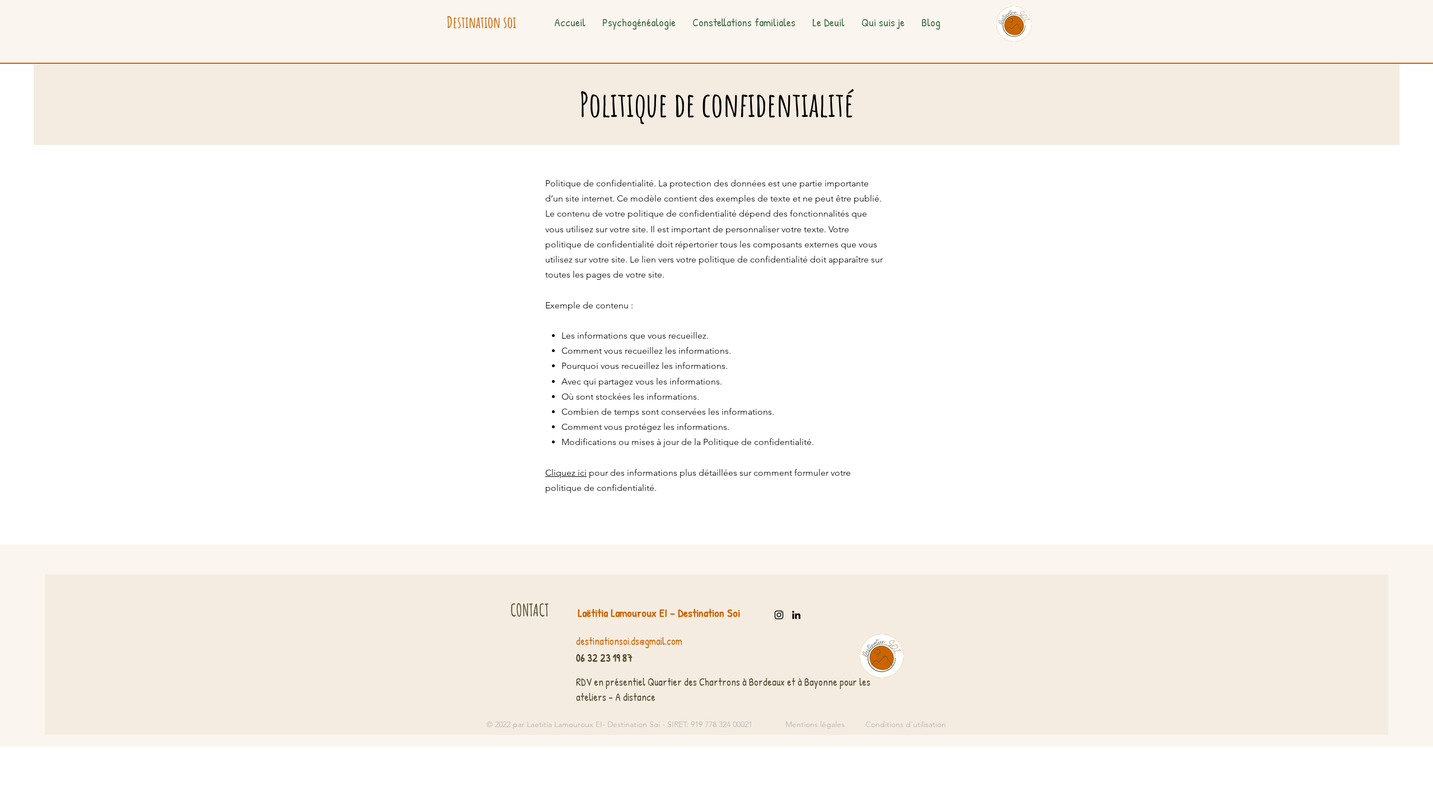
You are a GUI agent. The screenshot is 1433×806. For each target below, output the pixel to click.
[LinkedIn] (796, 615)
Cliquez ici (566, 472)
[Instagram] (779, 615)
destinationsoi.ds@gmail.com (629, 641)
